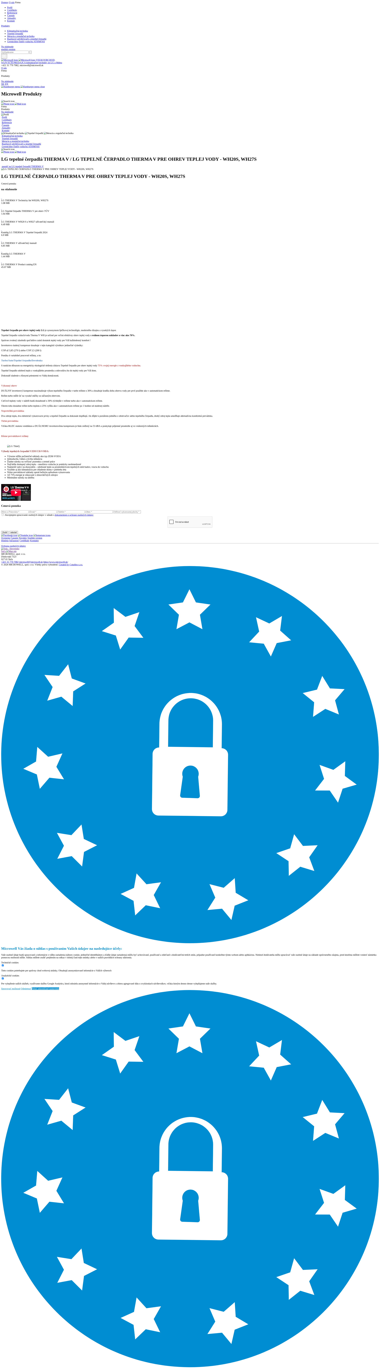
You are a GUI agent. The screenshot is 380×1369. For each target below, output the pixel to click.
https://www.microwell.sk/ (55, 562)
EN (6, 84)
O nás (11, 2)
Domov (4, 2)
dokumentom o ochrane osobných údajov (74, 515)
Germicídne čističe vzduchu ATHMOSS (26, 41)
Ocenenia (5, 538)
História (5, 540)
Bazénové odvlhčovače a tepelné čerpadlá (26, 39)
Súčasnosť (14, 540)
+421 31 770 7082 (10, 562)
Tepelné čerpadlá (15, 33)
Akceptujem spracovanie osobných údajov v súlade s (49, 515)
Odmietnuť (26, 988)
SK (2, 84)
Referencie (12, 13)
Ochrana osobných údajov (13, 546)
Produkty (5, 26)
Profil (9, 7)
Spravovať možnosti (10, 988)
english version (8, 49)
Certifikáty (12, 10)
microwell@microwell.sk (31, 562)
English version (35, 538)
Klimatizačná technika (17, 31)
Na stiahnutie (7, 46)
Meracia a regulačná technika (20, 36)
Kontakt (11, 21)
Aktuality (11, 18)
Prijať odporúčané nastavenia (45, 988)
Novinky (23, 538)
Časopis (11, 15)
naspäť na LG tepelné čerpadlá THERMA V (23, 166)
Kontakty (34, 540)
